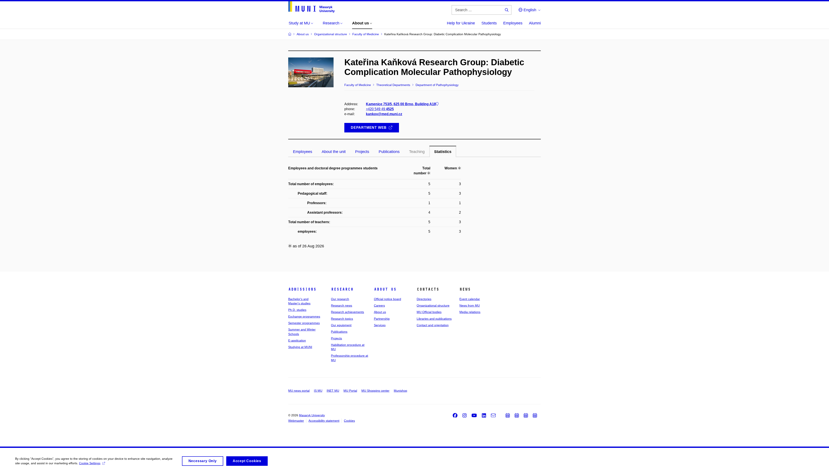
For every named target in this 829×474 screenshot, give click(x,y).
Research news (341, 305)
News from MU (469, 305)
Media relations (469, 312)
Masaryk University (312, 415)
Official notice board (387, 299)
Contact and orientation (433, 325)
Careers (379, 305)
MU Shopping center (375, 390)
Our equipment (341, 325)
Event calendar (469, 299)
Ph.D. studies (297, 310)
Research (342, 289)
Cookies (349, 420)
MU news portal (299, 390)
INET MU (333, 390)
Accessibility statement (324, 420)
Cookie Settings (89, 463)
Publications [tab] (389, 152)
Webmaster (296, 420)
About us (385, 289)
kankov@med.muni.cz (384, 114)
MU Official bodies (429, 312)
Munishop (400, 390)
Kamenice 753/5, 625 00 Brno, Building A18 (401, 104)
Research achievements (347, 312)
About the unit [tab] (334, 152)
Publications (339, 331)
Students (489, 23)
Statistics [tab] (442, 152)
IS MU (318, 390)
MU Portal (350, 390)
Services (380, 325)
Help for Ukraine (461, 23)
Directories (424, 299)
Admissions (302, 289)
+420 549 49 (380, 109)
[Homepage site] (311, 7)
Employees (512, 23)
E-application (297, 340)
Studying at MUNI (300, 347)
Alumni (535, 23)
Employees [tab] (302, 152)
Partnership (382, 318)
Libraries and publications (434, 318)
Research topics (342, 318)
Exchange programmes (304, 316)
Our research (340, 299)
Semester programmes (304, 323)
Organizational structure (433, 305)
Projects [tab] (362, 152)
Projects (336, 338)
